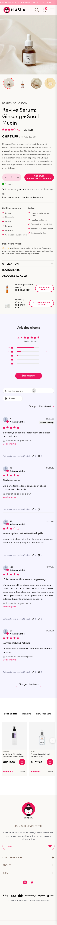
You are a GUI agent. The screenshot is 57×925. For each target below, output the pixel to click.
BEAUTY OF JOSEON (14, 103)
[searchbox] (15, 390)
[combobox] (41, 406)
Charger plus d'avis (29, 684)
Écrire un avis (28, 376)
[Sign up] (50, 846)
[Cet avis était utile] (33, 456)
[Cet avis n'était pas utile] (39, 455)
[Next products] (52, 740)
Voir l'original (9, 444)
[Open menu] (51, 9)
